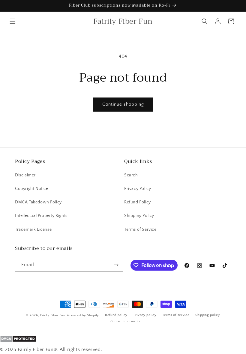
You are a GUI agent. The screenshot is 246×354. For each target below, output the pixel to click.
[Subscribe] (116, 265)
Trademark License (33, 229)
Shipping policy (207, 315)
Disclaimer (25, 175)
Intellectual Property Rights (41, 215)
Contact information (126, 321)
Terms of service (175, 315)
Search (131, 175)
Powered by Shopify (83, 315)
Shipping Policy (139, 215)
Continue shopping (123, 104)
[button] (12, 21)
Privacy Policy (137, 188)
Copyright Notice (31, 188)
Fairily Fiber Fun (52, 315)
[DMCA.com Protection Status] (123, 340)
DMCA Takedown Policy (38, 202)
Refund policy (116, 315)
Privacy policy (145, 315)
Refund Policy (137, 202)
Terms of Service (140, 229)
